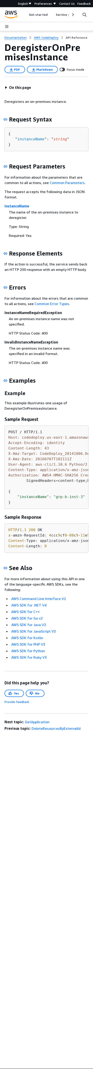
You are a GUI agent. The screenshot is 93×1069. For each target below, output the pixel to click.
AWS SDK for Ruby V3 (29, 657)
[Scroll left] (25, 14)
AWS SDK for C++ (25, 611)
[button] (18, 87)
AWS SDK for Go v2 (27, 618)
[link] (76, 37)
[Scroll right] (72, 14)
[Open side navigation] (7, 26)
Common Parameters (67, 182)
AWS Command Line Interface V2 (38, 598)
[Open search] (84, 14)
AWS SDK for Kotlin (27, 638)
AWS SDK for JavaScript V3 (33, 631)
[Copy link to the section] (5, 119)
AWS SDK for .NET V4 (28, 605)
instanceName (30, 139)
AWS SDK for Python (28, 651)
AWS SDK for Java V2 (28, 624)
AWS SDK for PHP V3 (28, 644)
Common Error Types (52, 303)
